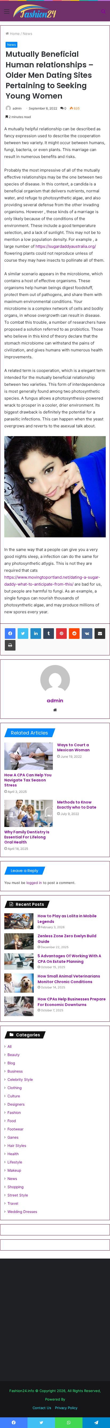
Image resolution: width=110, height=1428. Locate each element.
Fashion (14, 1112)
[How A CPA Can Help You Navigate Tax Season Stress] (28, 756)
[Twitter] (23, 633)
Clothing (14, 1088)
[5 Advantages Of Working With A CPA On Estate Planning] (19, 961)
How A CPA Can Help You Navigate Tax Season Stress (28, 780)
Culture (13, 1096)
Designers (16, 1104)
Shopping (15, 1187)
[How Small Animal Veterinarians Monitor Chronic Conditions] (19, 983)
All (9, 1046)
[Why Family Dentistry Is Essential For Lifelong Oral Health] (28, 813)
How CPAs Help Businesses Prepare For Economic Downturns (72, 1001)
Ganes (12, 1137)
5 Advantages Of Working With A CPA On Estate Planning (69, 958)
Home (14, 33)
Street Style (17, 1195)
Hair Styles (16, 1145)
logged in (34, 883)
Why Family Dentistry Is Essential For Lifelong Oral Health (26, 837)
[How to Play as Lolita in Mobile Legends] (19, 921)
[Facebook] (10, 633)
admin (17, 108)
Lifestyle (14, 1162)
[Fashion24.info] (34, 11)
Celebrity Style (20, 1079)
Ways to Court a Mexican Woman (73, 747)
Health (13, 1154)
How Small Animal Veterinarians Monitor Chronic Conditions (69, 978)
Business (15, 1071)
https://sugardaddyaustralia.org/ (66, 246)
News (27, 33)
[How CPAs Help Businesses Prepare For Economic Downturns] (19, 1006)
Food (11, 1121)
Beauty (13, 1055)
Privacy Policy (66, 1408)
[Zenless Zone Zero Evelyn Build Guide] (19, 941)
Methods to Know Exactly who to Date (76, 805)
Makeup (14, 1170)
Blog (11, 1063)
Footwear (15, 1129)
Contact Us (42, 1408)
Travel (12, 1203)
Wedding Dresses (22, 1212)
